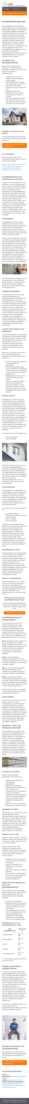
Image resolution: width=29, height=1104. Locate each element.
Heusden (18, 1085)
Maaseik (10, 168)
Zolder (23, 1085)
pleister (14, 307)
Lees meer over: (16, 9)
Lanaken (4, 168)
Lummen (4, 1087)
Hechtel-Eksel (18, 1083)
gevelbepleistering (15, 399)
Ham (3, 1083)
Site (19, 1101)
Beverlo (14, 1076)
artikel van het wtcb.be (19, 637)
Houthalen (17, 168)
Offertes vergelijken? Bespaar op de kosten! (14, 13)
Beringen (14, 164)
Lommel (4, 166)
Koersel (22, 1076)
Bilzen (9, 166)
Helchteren (12, 1085)
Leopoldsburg (9, 1083)
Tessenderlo (13, 170)
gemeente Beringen (17, 1080)
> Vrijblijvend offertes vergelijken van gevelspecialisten (14, 145)
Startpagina (6, 9)
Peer (13, 166)
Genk (9, 164)
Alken (19, 170)
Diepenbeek (5, 170)
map (21, 1101)
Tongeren (18, 166)
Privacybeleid (13, 1101)
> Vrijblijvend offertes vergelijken (14, 613)
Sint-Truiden (21, 164)
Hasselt (4, 164)
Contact (25, 1101)
